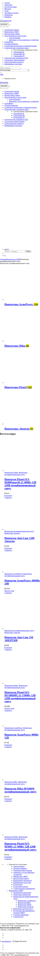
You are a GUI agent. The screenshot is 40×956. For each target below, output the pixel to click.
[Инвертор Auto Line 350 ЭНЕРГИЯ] (21, 628)
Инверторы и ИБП (11, 32)
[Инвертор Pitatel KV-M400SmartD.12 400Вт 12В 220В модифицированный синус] (21, 470)
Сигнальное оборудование (14, 60)
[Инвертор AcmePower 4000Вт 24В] (19, 572)
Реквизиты (8, 15)
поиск (6, 249)
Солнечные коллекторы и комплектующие (20, 46)
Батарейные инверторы (22, 893)
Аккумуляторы (14, 38)
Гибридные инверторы (22, 895)
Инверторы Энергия (12, 533)
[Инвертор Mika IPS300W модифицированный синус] (21, 780)
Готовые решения (11, 44)
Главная (3, 259)
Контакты (8, 5)
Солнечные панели (11, 30)
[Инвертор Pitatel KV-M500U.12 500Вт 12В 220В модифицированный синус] (21, 835)
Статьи (7, 3)
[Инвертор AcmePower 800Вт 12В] (19, 726)
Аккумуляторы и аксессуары (15, 36)
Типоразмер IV (19, 56)
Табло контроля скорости (14, 62)
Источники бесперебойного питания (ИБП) (24, 912)
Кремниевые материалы (22, 880)
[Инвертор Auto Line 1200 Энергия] (20, 529)
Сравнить (8, 498)
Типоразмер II (18, 52)
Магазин (7, 9)
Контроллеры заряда (12, 34)
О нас (6, 11)
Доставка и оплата (11, 13)
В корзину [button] (8, 495)
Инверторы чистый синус (23, 909)
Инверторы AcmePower (13, 574)
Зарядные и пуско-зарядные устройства (24, 40)
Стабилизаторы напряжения (24, 889)
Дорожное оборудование (22, 870)
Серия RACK (18, 917)
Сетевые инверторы (21, 915)
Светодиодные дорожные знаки (16, 48)
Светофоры (8, 42)
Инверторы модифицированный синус (15, 473)
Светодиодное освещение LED (16, 58)
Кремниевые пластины (13, 64)
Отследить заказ (10, 7)
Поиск (28, 251)
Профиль (7, 17)
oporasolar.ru (6, 941)
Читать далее (9, 591)
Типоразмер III (19, 54)
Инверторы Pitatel (11, 472)
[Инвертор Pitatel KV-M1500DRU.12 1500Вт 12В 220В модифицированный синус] (21, 683)
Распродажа (17, 884)
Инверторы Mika (10, 782)
